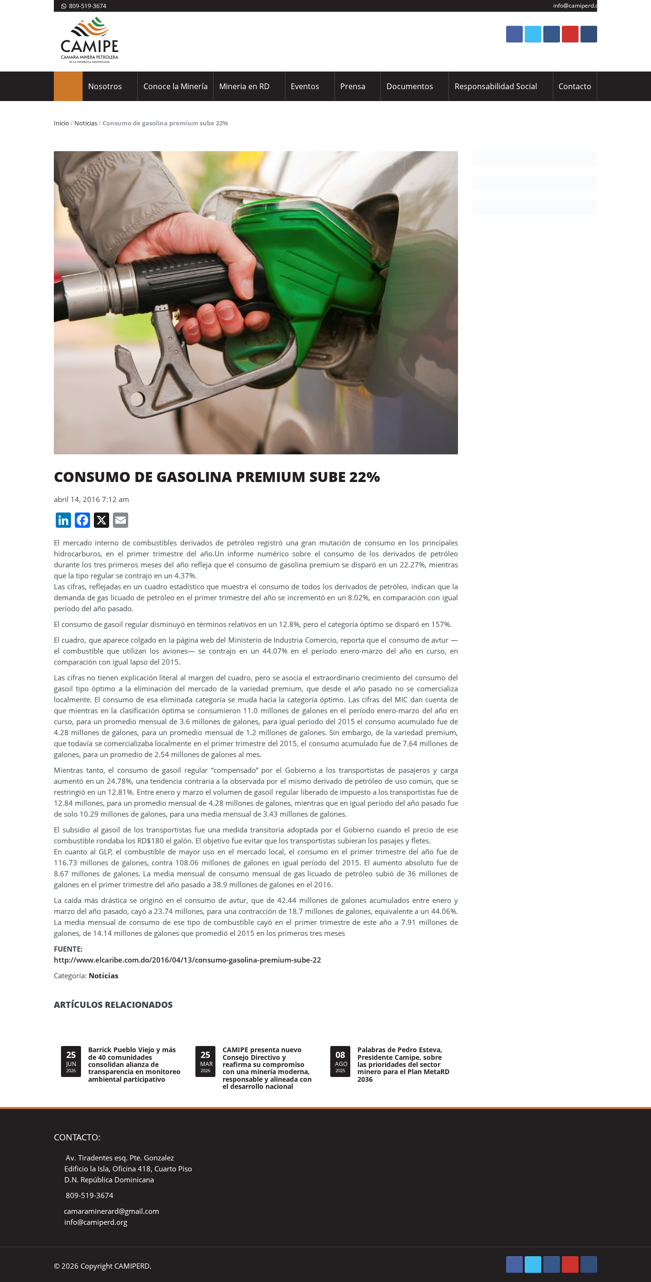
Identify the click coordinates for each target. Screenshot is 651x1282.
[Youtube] (570, 34)
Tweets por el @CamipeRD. (284, 1138)
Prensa (353, 86)
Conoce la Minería (175, 86)
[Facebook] (514, 34)
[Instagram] (551, 34)
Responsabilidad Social (496, 86)
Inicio (61, 123)
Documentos (410, 86)
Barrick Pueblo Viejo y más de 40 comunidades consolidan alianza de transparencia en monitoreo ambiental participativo (134, 1064)
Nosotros (105, 86)
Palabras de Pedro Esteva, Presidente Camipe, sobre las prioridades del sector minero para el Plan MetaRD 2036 (403, 1064)
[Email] (588, 34)
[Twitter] (533, 34)
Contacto (575, 86)
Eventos (305, 86)
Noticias (85, 123)
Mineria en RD (244, 86)
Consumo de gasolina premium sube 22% (217, 476)
